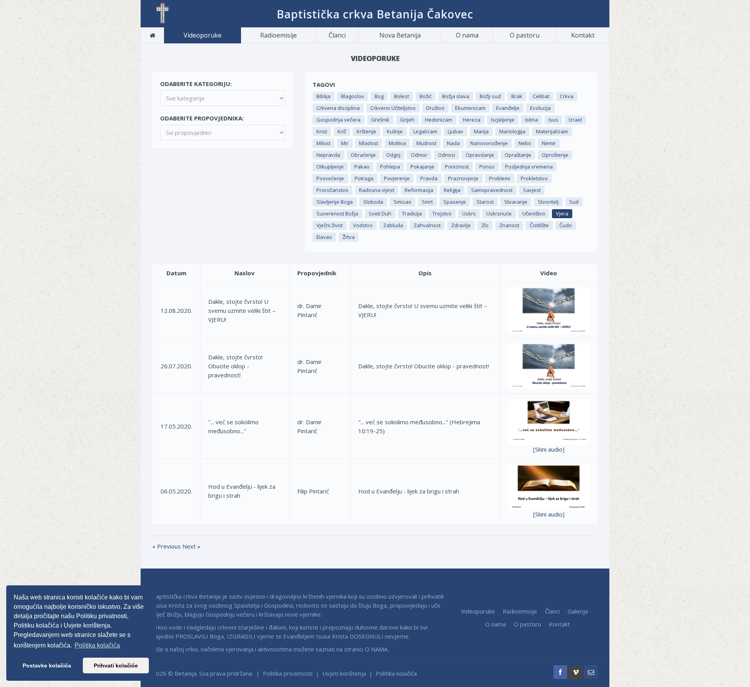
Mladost (368, 143)
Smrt (427, 201)
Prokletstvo (534, 178)
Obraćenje (363, 154)
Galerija (578, 611)
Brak (516, 96)
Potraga (364, 178)
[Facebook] (560, 672)
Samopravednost (491, 190)
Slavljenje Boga (334, 201)
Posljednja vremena (529, 166)
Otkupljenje (330, 166)
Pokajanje (422, 166)
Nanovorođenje (489, 143)
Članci (337, 35)
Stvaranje (515, 201)
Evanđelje (508, 107)
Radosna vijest (376, 190)
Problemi (499, 178)
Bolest (401, 96)
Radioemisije (278, 35)
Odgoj (393, 154)
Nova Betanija (400, 35)
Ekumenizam (470, 107)
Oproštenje (555, 154)
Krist (321, 131)
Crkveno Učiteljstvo (393, 107)
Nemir (549, 143)
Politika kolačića (396, 673)
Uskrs (469, 213)
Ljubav (455, 131)
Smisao (402, 201)
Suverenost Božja (337, 213)
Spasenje (454, 201)
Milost (323, 143)
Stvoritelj (548, 201)
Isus (553, 119)
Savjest (532, 190)
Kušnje (395, 131)
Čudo (565, 225)
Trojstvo (442, 213)
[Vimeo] (575, 673)
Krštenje (366, 131)
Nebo (524, 143)
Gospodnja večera (338, 119)
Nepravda (328, 154)
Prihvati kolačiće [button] (116, 665)
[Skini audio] (548, 449)
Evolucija (540, 107)
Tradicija (412, 213)
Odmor (419, 154)
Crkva (566, 96)
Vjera (562, 213)
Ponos (487, 166)
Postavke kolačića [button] (47, 665)
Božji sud (490, 96)
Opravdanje (480, 154)
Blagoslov (352, 96)
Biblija (323, 96)
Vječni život (329, 225)
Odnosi (446, 154)
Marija (481, 131)
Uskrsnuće (499, 213)
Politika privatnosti (287, 673)
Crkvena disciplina (338, 107)
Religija (452, 190)
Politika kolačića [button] (97, 645)
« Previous (167, 546)
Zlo (485, 225)
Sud (574, 201)
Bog (379, 96)
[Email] (591, 672)
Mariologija (512, 131)
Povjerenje (397, 178)
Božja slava (455, 96)
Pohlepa (390, 166)
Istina (531, 119)
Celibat (541, 96)
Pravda (429, 178)
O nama (467, 35)
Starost (485, 201)
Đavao (324, 236)
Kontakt (583, 35)
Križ (342, 131)
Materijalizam (552, 131)
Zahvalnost (427, 225)
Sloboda (373, 201)
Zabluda (393, 225)
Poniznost (457, 166)
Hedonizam (438, 119)
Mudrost (426, 143)
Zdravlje (461, 225)
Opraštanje (518, 154)
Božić (426, 96)
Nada (453, 143)
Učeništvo (533, 213)
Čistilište (539, 225)
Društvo (435, 107)
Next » (191, 546)
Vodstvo (363, 225)
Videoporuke (202, 35)
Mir (344, 143)
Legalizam (425, 131)
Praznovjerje (463, 178)
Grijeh (407, 119)
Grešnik (380, 119)
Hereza (471, 119)
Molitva (397, 143)
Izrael (575, 119)
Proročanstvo (332, 190)
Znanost (509, 225)
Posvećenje (330, 178)
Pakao (362, 166)
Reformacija (419, 190)
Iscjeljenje (502, 119)
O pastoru (524, 35)
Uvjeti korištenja (344, 673)
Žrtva (349, 236)
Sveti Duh (380, 213)
